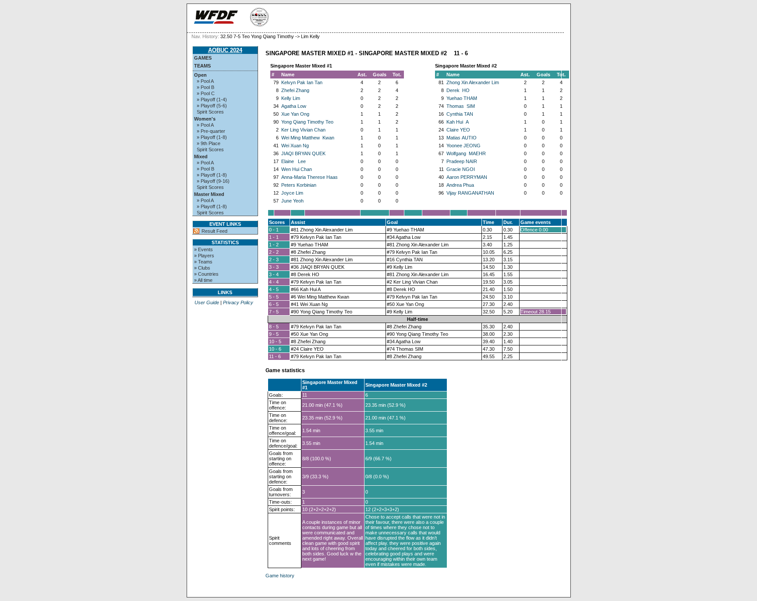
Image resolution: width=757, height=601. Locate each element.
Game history (279, 575)
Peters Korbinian (298, 185)
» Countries (206, 274)
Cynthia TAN (459, 114)
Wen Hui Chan (296, 169)
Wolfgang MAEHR (466, 153)
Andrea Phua (460, 185)
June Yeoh (292, 200)
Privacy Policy (238, 302)
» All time (203, 280)
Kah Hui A (457, 121)
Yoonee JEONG (463, 145)
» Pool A (205, 81)
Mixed (201, 156)
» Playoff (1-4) (212, 99)
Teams (202, 65)
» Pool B (205, 87)
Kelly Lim (290, 98)
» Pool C (206, 93)
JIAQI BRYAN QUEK (303, 153)
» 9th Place (208, 143)
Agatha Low (293, 106)
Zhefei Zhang (295, 90)
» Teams (203, 261)
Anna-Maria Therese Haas (309, 177)
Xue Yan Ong (295, 114)
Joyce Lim (292, 193)
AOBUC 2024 (225, 50)
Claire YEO (458, 129)
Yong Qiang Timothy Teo (307, 121)
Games (203, 57)
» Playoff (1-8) (212, 137)
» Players (204, 255)
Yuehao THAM (461, 98)
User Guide (207, 302)
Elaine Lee (293, 161)
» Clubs (202, 267)
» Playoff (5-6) (212, 105)
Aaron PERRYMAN (466, 177)
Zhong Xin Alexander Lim (472, 82)
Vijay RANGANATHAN (470, 193)
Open (200, 75)
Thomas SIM (460, 106)
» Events (203, 249)
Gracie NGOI (460, 169)
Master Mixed (209, 194)
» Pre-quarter (211, 131)
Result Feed (214, 231)
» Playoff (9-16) (213, 181)
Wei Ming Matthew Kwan (307, 137)
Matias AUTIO (461, 137)
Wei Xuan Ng (295, 145)
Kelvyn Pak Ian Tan (301, 82)
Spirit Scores (210, 111)
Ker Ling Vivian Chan (303, 129)
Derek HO (458, 90)
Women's (205, 118)
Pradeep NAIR (461, 161)
